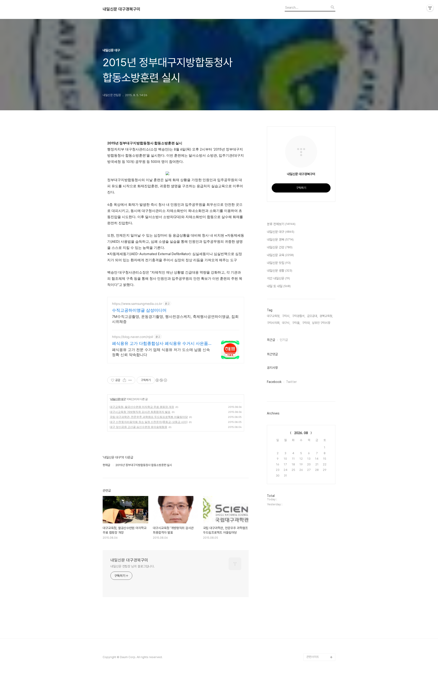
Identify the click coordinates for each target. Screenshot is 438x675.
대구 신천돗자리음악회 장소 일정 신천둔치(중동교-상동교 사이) (149, 422)
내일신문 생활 (279, 270)
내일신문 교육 (280, 255)
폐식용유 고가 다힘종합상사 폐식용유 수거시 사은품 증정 (160, 343)
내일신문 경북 (280, 239)
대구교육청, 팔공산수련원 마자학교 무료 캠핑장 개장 (142, 407)
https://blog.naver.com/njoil (132, 337)
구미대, (306, 322)
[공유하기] (124, 380)
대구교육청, (273, 316)
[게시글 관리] (130, 380)
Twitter (291, 382)
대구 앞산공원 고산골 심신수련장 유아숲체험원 (138, 427)
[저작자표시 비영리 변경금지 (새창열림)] (161, 380)
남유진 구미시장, (321, 322)
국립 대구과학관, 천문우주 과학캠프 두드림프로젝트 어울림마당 (149, 417)
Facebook (274, 382)
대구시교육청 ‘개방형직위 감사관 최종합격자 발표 (140, 412)
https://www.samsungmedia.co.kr (137, 304)
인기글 (284, 340)
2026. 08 (301, 433)
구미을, (296, 322)
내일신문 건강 (279, 247)
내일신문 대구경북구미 (121, 9)
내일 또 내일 (279, 286)
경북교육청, (326, 316)
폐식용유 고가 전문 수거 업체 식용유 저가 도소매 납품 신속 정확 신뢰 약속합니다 (161, 352)
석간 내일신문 (278, 278)
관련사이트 (312, 657)
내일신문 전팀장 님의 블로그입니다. (132, 566)
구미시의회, (273, 322)
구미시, (286, 316)
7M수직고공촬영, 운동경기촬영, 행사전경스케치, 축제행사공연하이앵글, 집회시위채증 (175, 319)
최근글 (271, 340)
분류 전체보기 (281, 224)
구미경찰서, (298, 316)
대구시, (286, 322)
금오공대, (312, 316)
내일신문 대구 (118, 399)
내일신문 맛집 (279, 263)
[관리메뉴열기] (430, 8)
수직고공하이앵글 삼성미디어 (139, 310)
